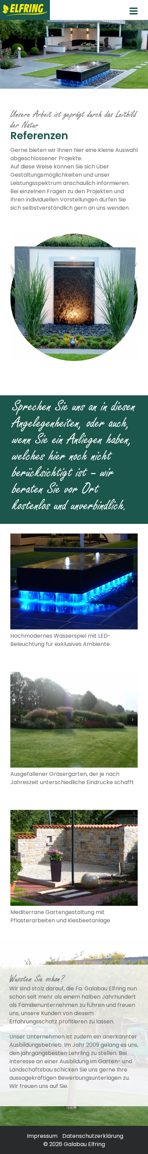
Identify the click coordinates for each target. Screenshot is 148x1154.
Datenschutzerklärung (92, 1136)
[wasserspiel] (74, 581)
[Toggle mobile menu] (133, 12)
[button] (15, 581)
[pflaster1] (74, 857)
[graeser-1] (74, 719)
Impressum (42, 1136)
